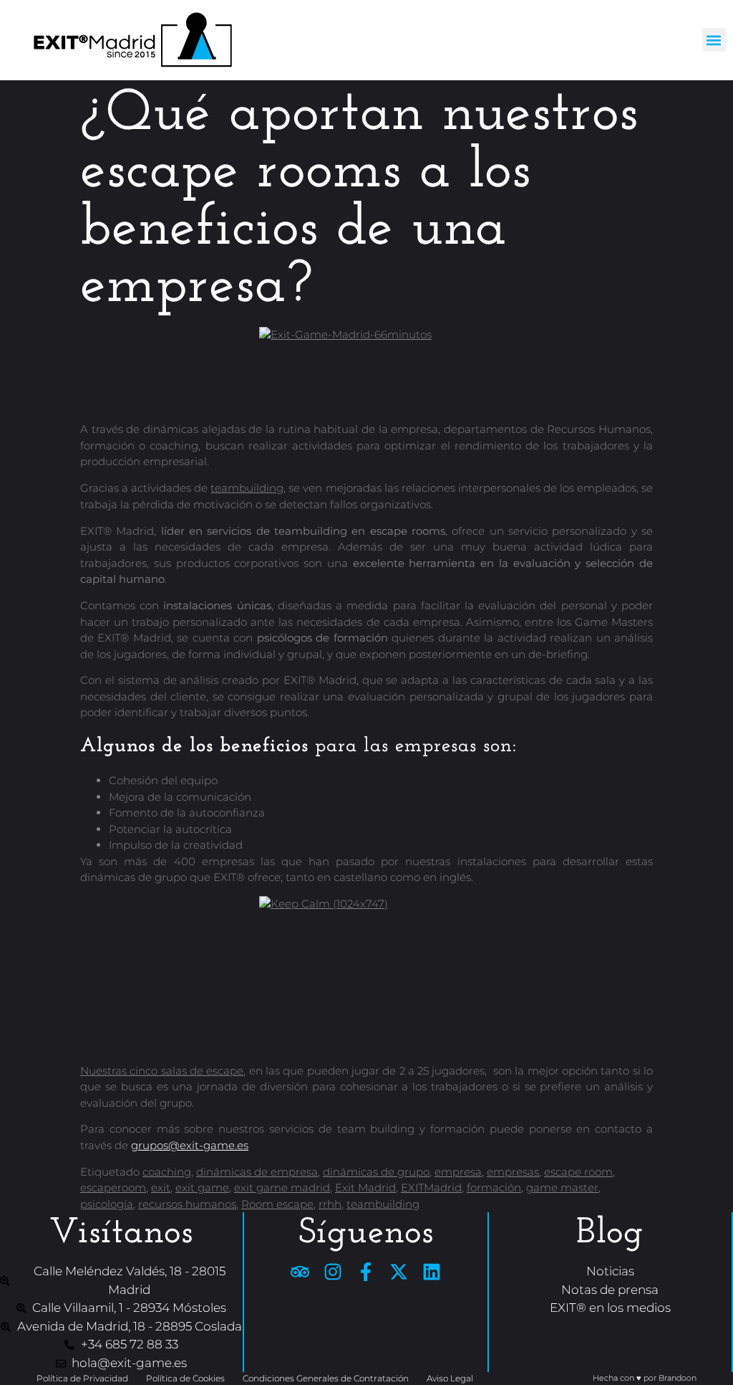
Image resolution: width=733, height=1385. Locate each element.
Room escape (277, 1204)
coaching (166, 1172)
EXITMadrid (431, 1187)
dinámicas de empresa (257, 1172)
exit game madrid (282, 1187)
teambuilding (246, 488)
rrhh (330, 1204)
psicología (106, 1204)
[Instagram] (333, 1271)
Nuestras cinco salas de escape (161, 1070)
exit (160, 1187)
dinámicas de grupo (376, 1172)
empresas (513, 1172)
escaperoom (113, 1187)
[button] (714, 40)
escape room (578, 1172)
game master (562, 1187)
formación (494, 1187)
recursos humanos (187, 1204)
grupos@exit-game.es (189, 1145)
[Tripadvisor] (300, 1271)
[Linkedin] (431, 1271)
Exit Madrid (365, 1187)
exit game (202, 1187)
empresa (458, 1172)
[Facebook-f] (365, 1271)
